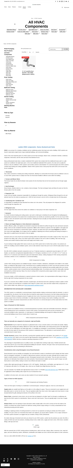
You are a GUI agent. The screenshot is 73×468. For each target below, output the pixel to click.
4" (33, 52)
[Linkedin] (61, 1)
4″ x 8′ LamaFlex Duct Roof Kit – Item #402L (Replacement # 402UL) (28, 73)
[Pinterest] (59, 1)
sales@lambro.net (20, 1)
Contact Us (30, 436)
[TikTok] (68, 1)
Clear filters (24, 52)
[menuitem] (6, 7)
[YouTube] (66, 1)
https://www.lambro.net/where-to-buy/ (34, 285)
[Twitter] (57, 1)
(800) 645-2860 (17, 436)
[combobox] (55, 49)
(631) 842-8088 (10, 1)
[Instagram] (64, 1)
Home (32, 18)
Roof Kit (37, 52)
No (30, 52)
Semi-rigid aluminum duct (51, 369)
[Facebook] (55, 1)
